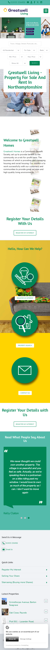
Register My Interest (25, 233)
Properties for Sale (30, 28)
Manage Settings (25, 639)
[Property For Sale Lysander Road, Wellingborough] (4, 620)
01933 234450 (17, 2)
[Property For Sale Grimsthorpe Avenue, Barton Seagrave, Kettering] (4, 601)
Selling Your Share (11, 575)
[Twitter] (38, 2)
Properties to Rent (30, 31)
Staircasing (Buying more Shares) (17, 582)
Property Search (25, 346)
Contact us (25, 393)
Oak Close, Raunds (18, 612)
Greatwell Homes (11, 151)
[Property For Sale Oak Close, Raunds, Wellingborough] (5, 611)
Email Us (9, 549)
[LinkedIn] (41, 2)
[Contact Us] (31, 2)
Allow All (12, 639)
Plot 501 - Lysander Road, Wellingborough (21, 623)
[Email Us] (28, 2)
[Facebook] (34, 2)
